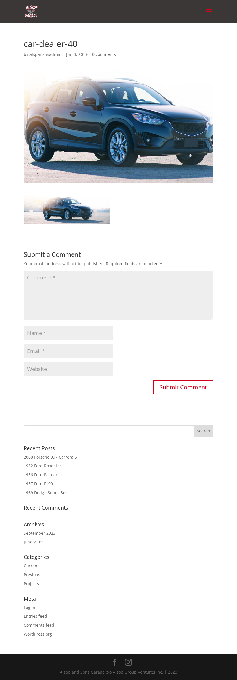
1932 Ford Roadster (42, 465)
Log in (29, 607)
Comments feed (39, 625)
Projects (31, 583)
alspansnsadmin (45, 54)
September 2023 (39, 533)
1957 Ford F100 (38, 483)
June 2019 (33, 542)
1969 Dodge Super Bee (46, 492)
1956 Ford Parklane (42, 474)
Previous (32, 574)
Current (31, 565)
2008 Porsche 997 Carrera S (50, 457)
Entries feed (35, 616)
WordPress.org (38, 634)
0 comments (104, 54)
